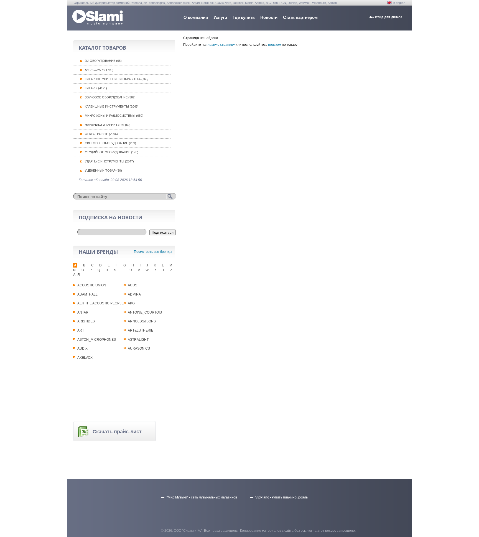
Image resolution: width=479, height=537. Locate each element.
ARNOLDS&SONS (142, 321)
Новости (268, 17)
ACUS (132, 285)
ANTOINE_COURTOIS (145, 312)
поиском (274, 45)
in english (399, 2)
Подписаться (163, 232)
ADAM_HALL (87, 294)
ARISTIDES (86, 321)
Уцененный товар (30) (103, 170)
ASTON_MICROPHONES (96, 340)
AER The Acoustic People (100, 303)
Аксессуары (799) (99, 70)
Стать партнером (300, 17)
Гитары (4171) (96, 88)
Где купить (244, 17)
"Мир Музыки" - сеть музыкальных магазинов (202, 497)
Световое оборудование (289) (110, 143)
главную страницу (221, 45)
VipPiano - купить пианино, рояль (281, 497)
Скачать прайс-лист (117, 431)
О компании (196, 17)
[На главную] (97, 23)
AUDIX (82, 348)
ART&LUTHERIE (140, 330)
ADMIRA (134, 294)
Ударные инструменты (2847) (109, 161)
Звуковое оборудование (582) (110, 97)
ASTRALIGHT (138, 340)
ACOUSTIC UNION (91, 285)
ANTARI (83, 312)
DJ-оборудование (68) (103, 60)
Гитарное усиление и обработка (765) (117, 79)
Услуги (220, 17)
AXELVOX (85, 358)
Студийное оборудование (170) (111, 152)
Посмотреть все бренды (153, 252)
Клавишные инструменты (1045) (112, 106)
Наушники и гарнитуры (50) (108, 124)
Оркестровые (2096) (101, 134)
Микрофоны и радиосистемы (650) (114, 115)
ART (80, 330)
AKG (131, 303)
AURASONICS (139, 348)
